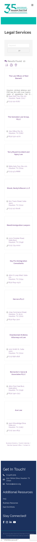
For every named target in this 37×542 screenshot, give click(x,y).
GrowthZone (27, 535)
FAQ (4, 499)
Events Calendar (24, 443)
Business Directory (12, 443)
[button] (5, 61)
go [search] (19, 50)
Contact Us (26, 445)
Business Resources (10, 503)
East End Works (9, 507)
